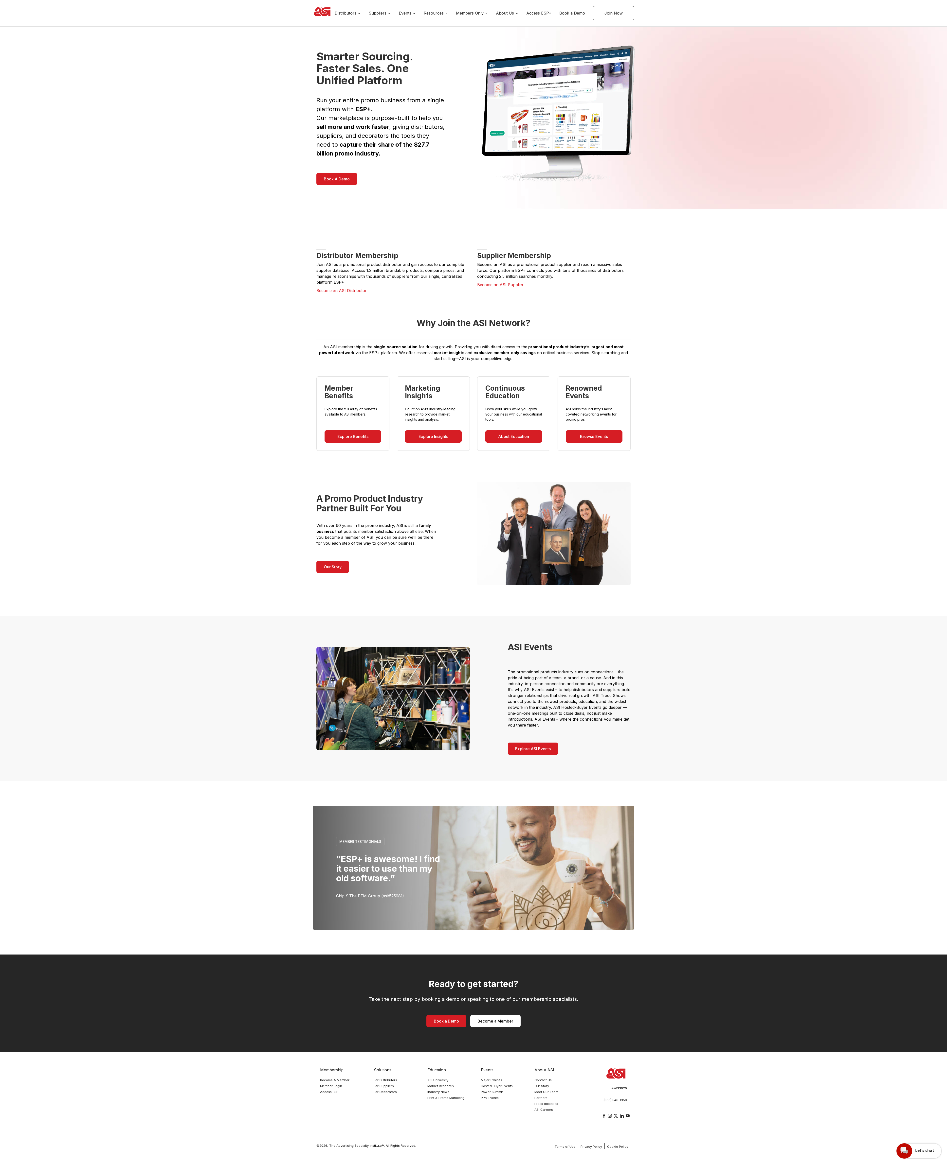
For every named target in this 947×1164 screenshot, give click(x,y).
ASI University (437, 1080)
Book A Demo (337, 178)
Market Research (440, 1086)
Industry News (438, 1092)
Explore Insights (433, 436)
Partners (540, 1098)
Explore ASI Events (533, 748)
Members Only (470, 13)
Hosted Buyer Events (497, 1086)
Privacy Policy (591, 1146)
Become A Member (334, 1080)
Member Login (331, 1086)
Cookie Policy (617, 1146)
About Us (505, 13)
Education (436, 1069)
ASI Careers (543, 1110)
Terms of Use (565, 1146)
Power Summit (492, 1092)
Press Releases (546, 1104)
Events (406, 13)
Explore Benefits (352, 436)
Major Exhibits (491, 1080)
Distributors (346, 13)
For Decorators (385, 1092)
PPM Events (490, 1098)
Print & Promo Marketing (446, 1098)
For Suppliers (384, 1086)
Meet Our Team (546, 1092)
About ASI (544, 1069)
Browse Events (594, 436)
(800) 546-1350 (615, 1100)
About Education (513, 436)
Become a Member (495, 1021)
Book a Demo (572, 13)
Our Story (333, 566)
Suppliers (378, 13)
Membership (332, 1069)
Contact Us (543, 1080)
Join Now (613, 13)
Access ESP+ (538, 13)
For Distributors (385, 1080)
